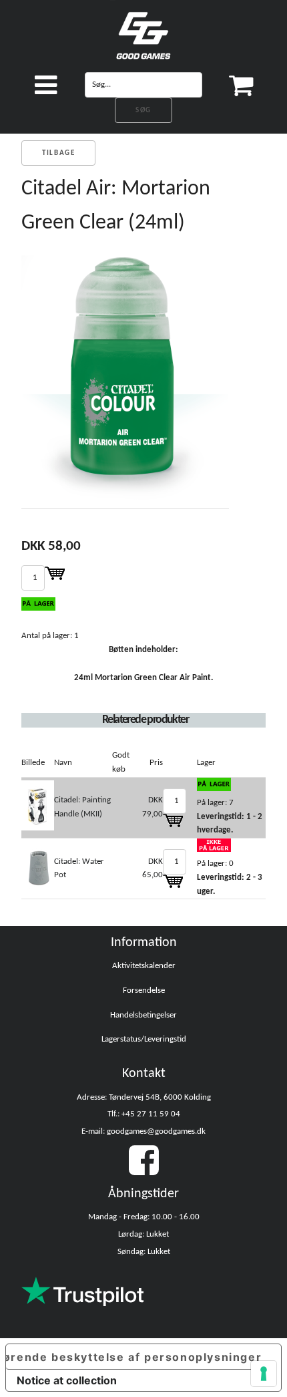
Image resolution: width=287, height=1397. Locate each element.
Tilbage (58, 153)
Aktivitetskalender (144, 965)
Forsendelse (144, 990)
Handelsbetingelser (143, 1015)
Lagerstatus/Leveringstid (143, 1039)
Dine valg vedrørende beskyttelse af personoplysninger (134, 1357)
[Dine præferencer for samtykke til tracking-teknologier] (263, 1373)
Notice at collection (67, 1380)
